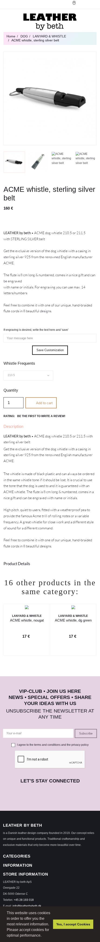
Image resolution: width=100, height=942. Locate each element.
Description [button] (13, 426)
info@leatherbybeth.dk (27, 906)
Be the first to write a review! (41, 416)
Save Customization (50, 350)
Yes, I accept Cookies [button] (73, 924)
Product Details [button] (16, 563)
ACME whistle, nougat (27, 620)
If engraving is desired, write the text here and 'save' (35, 329)
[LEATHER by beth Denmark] (50, 21)
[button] (43, 936)
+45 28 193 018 (24, 900)
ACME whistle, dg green (73, 620)
